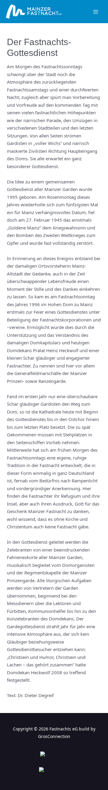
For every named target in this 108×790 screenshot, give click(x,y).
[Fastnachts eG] (36, 12)
